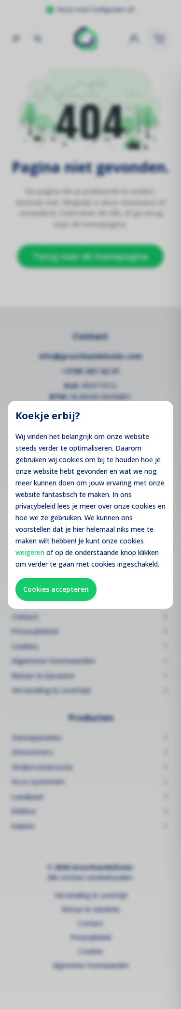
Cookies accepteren (56, 589)
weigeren (29, 552)
